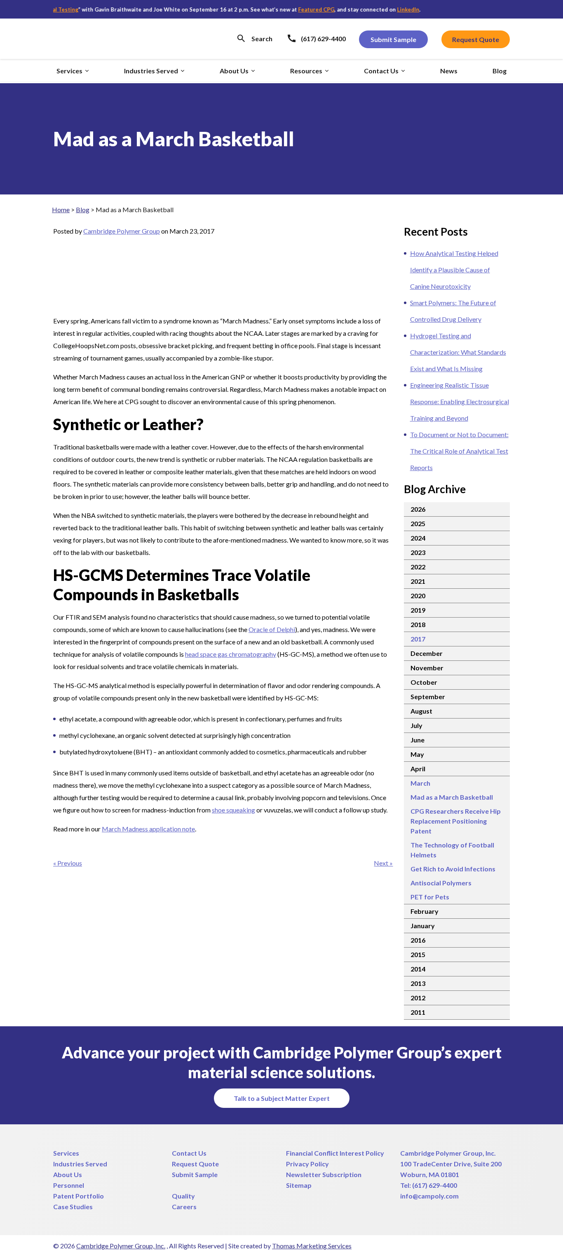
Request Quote (195, 1164)
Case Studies (73, 1206)
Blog (82, 209)
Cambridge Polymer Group (121, 231)
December (427, 653)
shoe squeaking (233, 810)
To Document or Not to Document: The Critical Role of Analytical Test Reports (459, 451)
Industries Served (80, 1164)
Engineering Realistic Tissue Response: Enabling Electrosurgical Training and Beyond (459, 401)
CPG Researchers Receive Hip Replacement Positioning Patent (456, 821)
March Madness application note (148, 829)
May (417, 754)
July (416, 725)
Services (66, 1153)
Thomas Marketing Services (312, 1246)
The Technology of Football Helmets (452, 850)
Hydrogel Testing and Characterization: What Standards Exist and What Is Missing (458, 352)
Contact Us (189, 1153)
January (423, 925)
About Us (67, 1174)
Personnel (68, 1185)
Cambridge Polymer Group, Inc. (448, 1153)
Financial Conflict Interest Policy (335, 1153)
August (421, 711)
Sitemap (299, 1185)
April (418, 768)
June (418, 740)
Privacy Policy (307, 1164)
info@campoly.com (429, 1196)
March (420, 783)
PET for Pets (430, 897)
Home (61, 209)
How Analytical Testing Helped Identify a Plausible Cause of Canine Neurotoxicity (454, 269)
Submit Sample (195, 1174)
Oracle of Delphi (272, 629)
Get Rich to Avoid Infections (453, 869)
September (428, 696)
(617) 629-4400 (434, 1185)
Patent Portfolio (78, 1196)
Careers (184, 1206)
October (424, 682)
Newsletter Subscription (323, 1174)
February (425, 911)
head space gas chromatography (230, 654)
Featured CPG (301, 9)
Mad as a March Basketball (452, 797)
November (427, 668)
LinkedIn (393, 9)
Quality (183, 1196)
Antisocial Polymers (441, 883)
